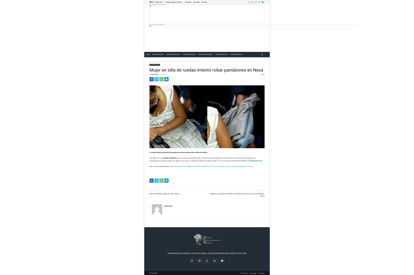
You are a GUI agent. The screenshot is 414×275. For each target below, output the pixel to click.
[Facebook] (249, 2)
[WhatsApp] (161, 79)
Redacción (154, 74)
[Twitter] (259, 2)
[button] (262, 54)
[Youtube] (263, 2)
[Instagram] (252, 2)
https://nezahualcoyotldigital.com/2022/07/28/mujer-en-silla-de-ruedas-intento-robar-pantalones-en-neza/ (211, 166)
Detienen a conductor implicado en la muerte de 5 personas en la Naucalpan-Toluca (237, 195)
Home (151, 62)
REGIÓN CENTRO (160, 62)
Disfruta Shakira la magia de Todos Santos (164, 194)
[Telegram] (166, 79)
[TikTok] (256, 2)
